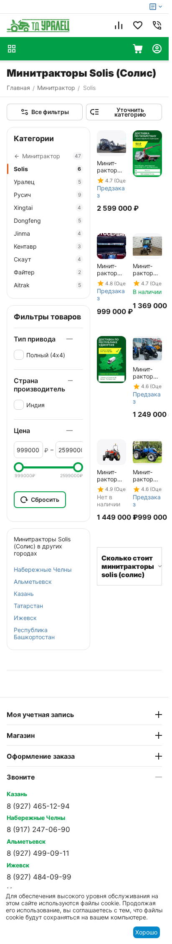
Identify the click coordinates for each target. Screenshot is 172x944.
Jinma (47, 233)
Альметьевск (33, 581)
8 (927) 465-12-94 (38, 806)
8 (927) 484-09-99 (39, 877)
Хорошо (146, 932)
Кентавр (47, 246)
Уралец (47, 181)
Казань (24, 593)
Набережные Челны (43, 569)
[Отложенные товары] (137, 25)
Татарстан (28, 605)
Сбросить (45, 499)
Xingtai (47, 207)
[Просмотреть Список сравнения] (118, 25)
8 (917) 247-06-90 (38, 829)
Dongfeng (47, 220)
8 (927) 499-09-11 (38, 853)
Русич (47, 194)
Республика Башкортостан (34, 633)
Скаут (47, 259)
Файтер (47, 272)
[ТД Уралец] (38, 25)
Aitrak (47, 285)
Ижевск (25, 617)
